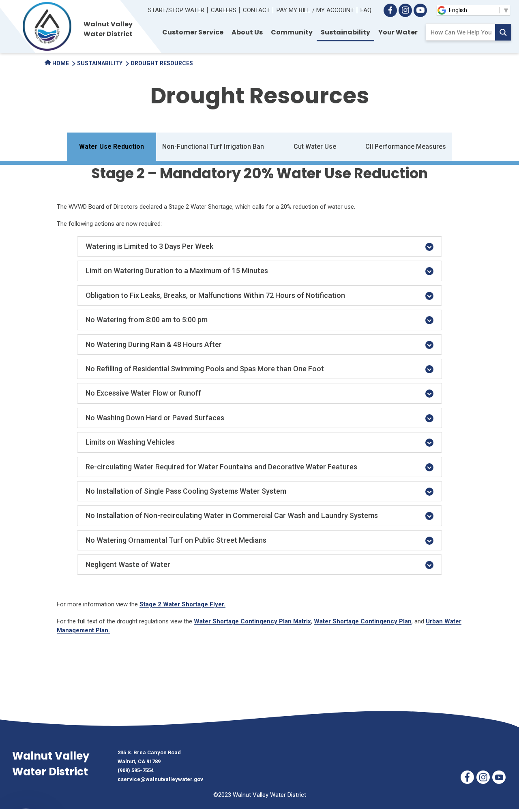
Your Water (398, 32)
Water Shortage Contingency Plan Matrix (252, 621)
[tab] (259, 246)
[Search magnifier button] (503, 32)
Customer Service (192, 32)
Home (60, 63)
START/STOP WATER (176, 10)
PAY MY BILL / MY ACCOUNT (315, 10)
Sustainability (345, 32)
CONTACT (256, 10)
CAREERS (223, 10)
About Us (247, 32)
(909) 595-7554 (136, 770)
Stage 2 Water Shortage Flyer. (182, 604)
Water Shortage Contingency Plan (363, 621)
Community (292, 32)
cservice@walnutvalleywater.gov (160, 779)
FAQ (365, 10)
